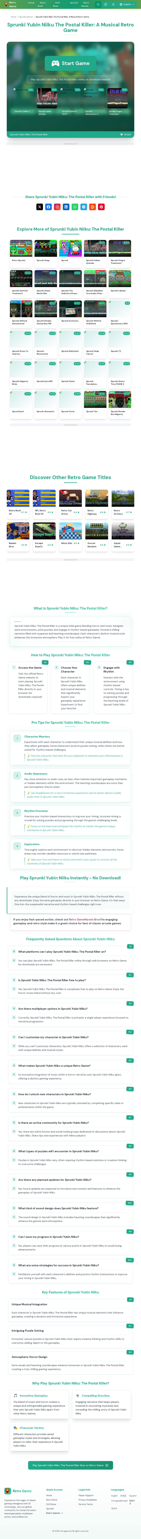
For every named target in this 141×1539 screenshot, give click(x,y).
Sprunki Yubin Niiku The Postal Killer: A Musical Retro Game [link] (62, 17)
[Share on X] (39, 207)
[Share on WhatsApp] (75, 207)
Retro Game (77, 919)
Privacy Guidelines (88, 1499)
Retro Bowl (42, 4)
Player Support (86, 1495)
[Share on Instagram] (57, 207)
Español (132, 1496)
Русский (124, 1500)
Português (115, 1500)
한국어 (114, 1508)
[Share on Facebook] (48, 207)
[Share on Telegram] (83, 207)
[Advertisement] (70, 164)
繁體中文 (132, 1502)
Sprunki (74, 2)
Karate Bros (92, 919)
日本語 (123, 1496)
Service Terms (86, 1504)
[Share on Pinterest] (101, 207)
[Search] (98, 4)
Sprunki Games (26, 17)
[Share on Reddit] (92, 207)
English (114, 1496)
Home (31, 2)
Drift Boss (56, 4)
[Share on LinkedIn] (66, 207)
